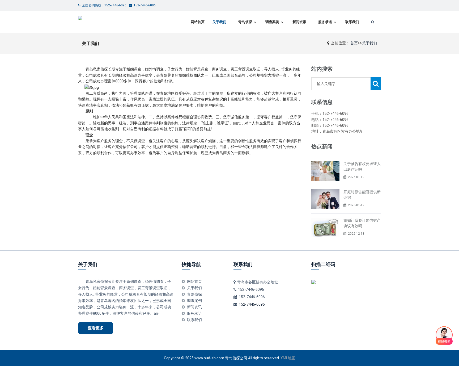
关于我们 (219, 22)
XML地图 (287, 358)
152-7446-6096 (252, 304)
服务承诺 (325, 22)
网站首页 (198, 22)
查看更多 (96, 328)
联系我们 (352, 22)
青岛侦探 (245, 22)
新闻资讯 (299, 22)
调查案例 (272, 22)
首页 (354, 43)
